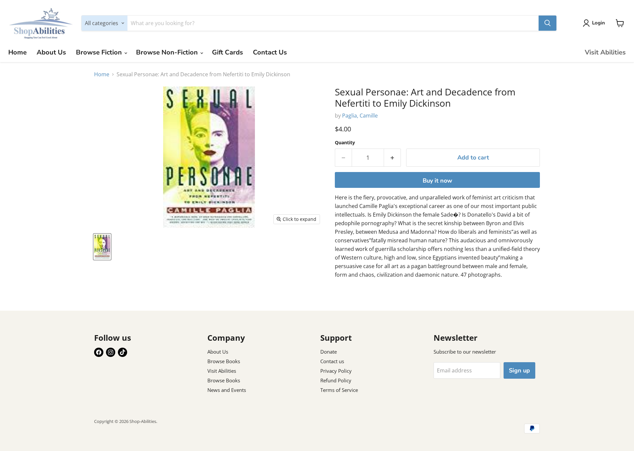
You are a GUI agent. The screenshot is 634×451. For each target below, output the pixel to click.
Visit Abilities (605, 52)
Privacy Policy (336, 370)
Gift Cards (227, 52)
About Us (51, 52)
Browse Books (223, 361)
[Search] (547, 23)
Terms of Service (339, 390)
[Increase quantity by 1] (392, 158)
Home (17, 52)
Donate (328, 351)
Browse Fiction (99, 52)
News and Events (226, 390)
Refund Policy (335, 380)
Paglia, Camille (360, 115)
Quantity (345, 142)
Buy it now (437, 181)
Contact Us (270, 52)
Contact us (332, 361)
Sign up (519, 370)
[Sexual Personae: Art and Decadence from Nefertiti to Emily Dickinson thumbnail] (102, 247)
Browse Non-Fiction (167, 52)
